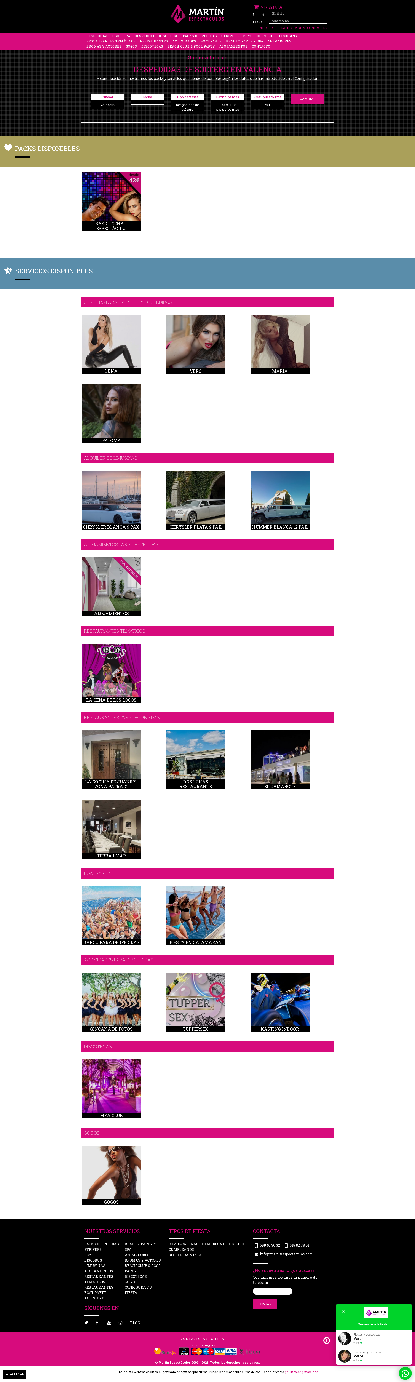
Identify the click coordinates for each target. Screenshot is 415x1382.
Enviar (264, 1304)
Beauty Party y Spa (244, 41)
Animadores (279, 41)
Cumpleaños (181, 1249)
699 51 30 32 (270, 1245)
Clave (258, 22)
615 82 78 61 (299, 1245)
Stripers (230, 36)
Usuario (259, 14)
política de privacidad (301, 1372)
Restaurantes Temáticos (111, 41)
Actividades (184, 41)
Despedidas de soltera (108, 36)
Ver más (111, 206)
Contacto (261, 46)
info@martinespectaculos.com (286, 1254)
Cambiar (308, 98)
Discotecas (152, 46)
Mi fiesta (271, 7)
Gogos (131, 46)
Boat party (211, 41)
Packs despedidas (200, 36)
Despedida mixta (185, 1254)
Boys (247, 36)
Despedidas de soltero (157, 36)
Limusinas (289, 36)
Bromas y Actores (103, 46)
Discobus (266, 36)
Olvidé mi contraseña (309, 28)
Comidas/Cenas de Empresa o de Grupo (206, 1244)
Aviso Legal (215, 1339)
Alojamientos (233, 46)
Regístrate (280, 28)
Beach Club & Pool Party (191, 46)
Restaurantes (154, 41)
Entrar (264, 28)
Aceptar (17, 1374)
